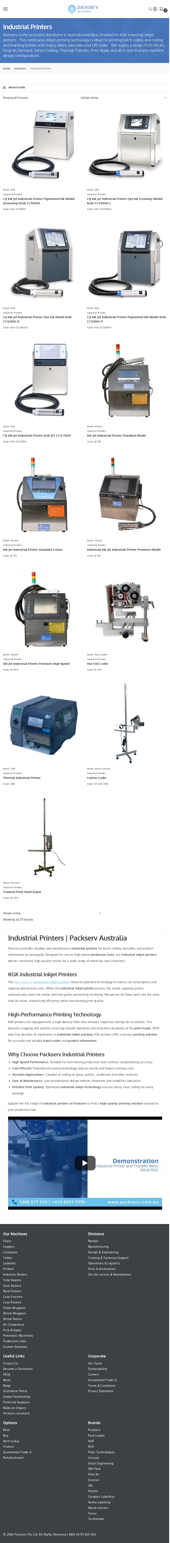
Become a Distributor (18, 1369)
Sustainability (97, 1369)
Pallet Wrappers (14, 1308)
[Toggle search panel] (150, 9)
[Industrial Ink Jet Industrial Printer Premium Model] (127, 495)
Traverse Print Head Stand (22, 892)
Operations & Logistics (104, 1263)
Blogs (7, 1385)
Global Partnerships (17, 1396)
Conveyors (10, 1252)
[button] (162, 9)
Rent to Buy (11, 1441)
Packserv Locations (16, 1413)
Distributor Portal (15, 1391)
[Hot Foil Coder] (127, 609)
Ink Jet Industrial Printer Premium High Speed (36, 664)
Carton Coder (97, 778)
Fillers (7, 1241)
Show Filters (16, 87)
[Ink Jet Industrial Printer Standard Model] (127, 381)
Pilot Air (93, 1474)
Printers (8, 1269)
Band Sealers (12, 1291)
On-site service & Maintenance (109, 1274)
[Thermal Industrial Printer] (43, 723)
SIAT (91, 1441)
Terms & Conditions (101, 1385)
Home (6, 68)
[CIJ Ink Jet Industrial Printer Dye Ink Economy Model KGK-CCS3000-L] (127, 144)
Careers (93, 1374)
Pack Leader (96, 1435)
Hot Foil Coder (97, 664)
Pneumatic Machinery (18, 1335)
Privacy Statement (100, 1391)
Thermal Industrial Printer (22, 778)
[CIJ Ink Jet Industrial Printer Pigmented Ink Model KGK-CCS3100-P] (127, 263)
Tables (7, 1258)
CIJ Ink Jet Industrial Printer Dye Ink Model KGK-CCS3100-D (38, 319)
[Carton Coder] (127, 723)
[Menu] (9, 9)
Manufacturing (98, 1246)
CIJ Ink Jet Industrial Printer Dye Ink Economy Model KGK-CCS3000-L (125, 201)
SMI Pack (94, 1468)
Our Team (95, 1363)
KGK (91, 1446)
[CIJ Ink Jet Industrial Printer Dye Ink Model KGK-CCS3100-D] (43, 263)
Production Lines (14, 1341)
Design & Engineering (103, 1252)
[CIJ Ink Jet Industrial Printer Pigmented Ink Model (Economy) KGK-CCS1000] (43, 144)
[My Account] (155, 9)
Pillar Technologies (101, 1452)
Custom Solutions (15, 1346)
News (7, 1380)
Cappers (9, 1246)
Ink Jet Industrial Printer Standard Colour (33, 550)
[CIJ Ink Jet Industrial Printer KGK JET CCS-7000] (43, 381)
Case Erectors (12, 1296)
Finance (8, 1446)
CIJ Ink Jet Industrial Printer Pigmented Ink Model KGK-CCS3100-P (127, 319)
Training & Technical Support (108, 1258)
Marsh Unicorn (98, 1508)
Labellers (9, 1263)
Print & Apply (12, 1330)
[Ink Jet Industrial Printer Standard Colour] (43, 495)
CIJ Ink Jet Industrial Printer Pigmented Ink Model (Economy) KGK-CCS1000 (39, 201)
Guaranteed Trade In (102, 1380)
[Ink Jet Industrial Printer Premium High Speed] (43, 609)
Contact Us (10, 1363)
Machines (20, 68)
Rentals (93, 1241)
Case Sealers (12, 1285)
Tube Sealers (12, 1280)
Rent (6, 1430)
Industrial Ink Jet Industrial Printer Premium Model (124, 550)
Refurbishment (13, 1457)
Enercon (93, 1480)
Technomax (96, 1519)
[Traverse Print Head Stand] (43, 837)
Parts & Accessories (102, 1269)
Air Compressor (13, 1324)
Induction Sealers (15, 1274)
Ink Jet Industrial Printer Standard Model (116, 435)
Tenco (92, 1513)
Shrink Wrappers (14, 1313)
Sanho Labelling (99, 1502)
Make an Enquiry (14, 1408)
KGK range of (42, 982)
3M (90, 1485)
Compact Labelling (101, 1496)
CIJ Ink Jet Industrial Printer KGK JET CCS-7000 (37, 435)
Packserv (94, 1430)
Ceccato (93, 1457)
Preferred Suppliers (16, 1402)
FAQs (6, 1374)
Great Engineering (100, 1463)
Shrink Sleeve (12, 1319)
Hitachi (93, 1491)
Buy (5, 1435)
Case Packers (12, 1302)
